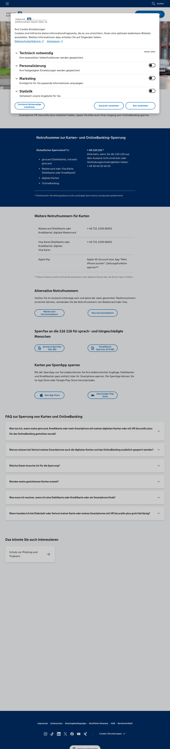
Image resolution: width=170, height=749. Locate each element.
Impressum (53, 41)
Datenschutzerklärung (28, 41)
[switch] (152, 65)
